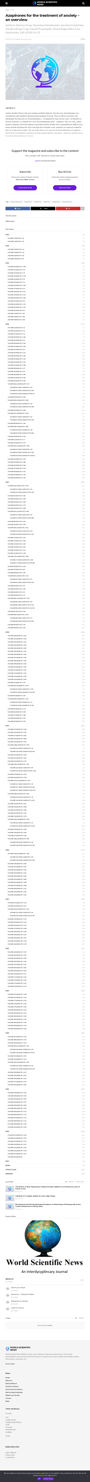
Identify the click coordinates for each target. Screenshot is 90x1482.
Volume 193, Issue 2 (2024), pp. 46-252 (22, 1069)
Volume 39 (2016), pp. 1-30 (16, 371)
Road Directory (10, 1429)
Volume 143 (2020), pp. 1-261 (17, 873)
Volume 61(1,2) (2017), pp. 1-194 (18, 485)
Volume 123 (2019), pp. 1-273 (17, 761)
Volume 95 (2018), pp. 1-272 (17, 709)
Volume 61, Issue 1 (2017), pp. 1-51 (21, 489)
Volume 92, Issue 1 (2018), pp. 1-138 (21, 689)
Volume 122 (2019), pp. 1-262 (17, 758)
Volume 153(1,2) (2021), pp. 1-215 (18, 909)
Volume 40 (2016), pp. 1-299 (17, 374)
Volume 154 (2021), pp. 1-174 (17, 919)
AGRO (7, 1436)
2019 (7, 726)
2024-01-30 (19, 1198)
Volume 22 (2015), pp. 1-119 (17, 304)
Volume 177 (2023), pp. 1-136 (17, 1000)
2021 (7, 899)
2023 (7, 991)
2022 (7, 948)
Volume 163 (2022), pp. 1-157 (17, 952)
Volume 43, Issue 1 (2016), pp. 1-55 (21, 387)
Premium (9, 1174)
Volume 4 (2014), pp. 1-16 (16, 252)
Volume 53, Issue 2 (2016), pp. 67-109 (22, 452)
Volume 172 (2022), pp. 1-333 (17, 980)
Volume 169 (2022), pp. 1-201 (17, 970)
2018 (12, 10)
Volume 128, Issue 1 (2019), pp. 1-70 (21, 797)
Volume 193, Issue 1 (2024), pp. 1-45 (21, 1065)
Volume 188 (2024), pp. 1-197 (17, 1040)
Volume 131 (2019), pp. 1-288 (17, 810)
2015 (7, 263)
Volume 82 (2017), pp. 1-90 (16, 586)
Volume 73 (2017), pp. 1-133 (17, 544)
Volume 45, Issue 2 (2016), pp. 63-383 (22, 407)
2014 (7, 246)
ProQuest (8, 1427)
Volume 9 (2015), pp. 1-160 (16, 319)
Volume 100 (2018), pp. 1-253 (17, 635)
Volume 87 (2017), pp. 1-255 (17, 611)
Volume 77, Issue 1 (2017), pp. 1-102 (21, 560)
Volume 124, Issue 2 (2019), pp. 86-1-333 (23, 771)
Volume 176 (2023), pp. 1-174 (17, 997)
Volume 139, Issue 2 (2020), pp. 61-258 (22, 860)
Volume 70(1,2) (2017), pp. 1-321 (18, 527)
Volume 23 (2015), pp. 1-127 (17, 307)
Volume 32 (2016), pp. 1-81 (16, 349)
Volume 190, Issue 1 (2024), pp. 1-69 (21, 1049)
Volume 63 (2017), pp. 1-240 (17, 499)
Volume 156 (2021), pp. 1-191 (17, 925)
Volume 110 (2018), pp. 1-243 (17, 667)
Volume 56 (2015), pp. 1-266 (17, 465)
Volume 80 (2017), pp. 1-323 (17, 572)
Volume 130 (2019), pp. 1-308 (17, 807)
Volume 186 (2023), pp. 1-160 (17, 1028)
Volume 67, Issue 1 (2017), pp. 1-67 (21, 515)
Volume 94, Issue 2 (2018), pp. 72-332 (22, 705)
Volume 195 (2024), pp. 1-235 (17, 1075)
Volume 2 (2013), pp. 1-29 (16, 241)
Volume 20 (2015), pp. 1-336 (17, 298)
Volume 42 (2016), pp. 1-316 (17, 381)
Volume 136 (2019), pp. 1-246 (17, 832)
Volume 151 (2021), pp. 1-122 (17, 903)
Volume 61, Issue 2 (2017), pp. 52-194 (22, 492)
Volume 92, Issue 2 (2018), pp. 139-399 (22, 692)
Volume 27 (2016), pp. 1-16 (16, 334)
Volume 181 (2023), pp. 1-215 (17, 1013)
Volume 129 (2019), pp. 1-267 (17, 803)
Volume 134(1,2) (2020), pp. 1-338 (18, 819)
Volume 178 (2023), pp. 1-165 (17, 1003)
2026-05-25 (19, 1209)
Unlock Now (64, 188)
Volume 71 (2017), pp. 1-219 (17, 537)
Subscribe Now (25, 188)
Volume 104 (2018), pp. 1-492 (17, 648)
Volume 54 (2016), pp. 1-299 (17, 459)
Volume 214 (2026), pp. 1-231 (17, 1144)
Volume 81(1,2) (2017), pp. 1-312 (18, 576)
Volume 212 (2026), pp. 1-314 (17, 1138)
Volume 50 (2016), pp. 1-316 (17, 436)
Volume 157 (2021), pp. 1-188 (17, 928)
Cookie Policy (10, 1457)
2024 (7, 1033)
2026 (7, 1131)
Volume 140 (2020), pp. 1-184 (17, 863)
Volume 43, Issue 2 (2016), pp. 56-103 (22, 390)
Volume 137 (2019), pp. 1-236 (17, 835)
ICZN (7, 1425)
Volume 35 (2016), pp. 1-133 (17, 359)
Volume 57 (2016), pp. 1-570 (17, 468)
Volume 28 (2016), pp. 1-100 (17, 337)
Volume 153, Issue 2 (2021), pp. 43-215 (22, 915)
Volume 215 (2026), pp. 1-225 (17, 1147)
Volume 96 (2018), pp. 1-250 (17, 712)
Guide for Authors (17, 1308)
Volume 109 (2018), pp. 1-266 (17, 664)
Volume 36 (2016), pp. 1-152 (17, 362)
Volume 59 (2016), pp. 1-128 (17, 474)
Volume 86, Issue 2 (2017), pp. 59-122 (22, 605)
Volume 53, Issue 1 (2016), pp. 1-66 (21, 449)
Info (7, 1161)
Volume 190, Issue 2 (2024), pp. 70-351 (22, 1052)
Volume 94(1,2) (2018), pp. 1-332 (18, 699)
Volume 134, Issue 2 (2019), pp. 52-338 (22, 826)
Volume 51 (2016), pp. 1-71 (16, 439)
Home (7, 10)
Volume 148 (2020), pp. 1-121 (17, 888)
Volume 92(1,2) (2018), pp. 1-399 (18, 685)
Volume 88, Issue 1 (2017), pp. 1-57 (21, 618)
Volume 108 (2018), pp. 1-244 (17, 660)
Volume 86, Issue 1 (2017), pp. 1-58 (21, 601)
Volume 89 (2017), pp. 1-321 (17, 624)
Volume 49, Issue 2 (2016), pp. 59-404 (22, 433)
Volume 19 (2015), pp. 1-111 (17, 295)
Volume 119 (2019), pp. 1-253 (17, 742)
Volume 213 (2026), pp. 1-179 (17, 1141)
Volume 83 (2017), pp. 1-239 (17, 589)
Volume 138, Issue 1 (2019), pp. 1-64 (21, 842)
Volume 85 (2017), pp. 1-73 (16, 595)
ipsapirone (56, 202)
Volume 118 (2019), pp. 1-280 (17, 738)
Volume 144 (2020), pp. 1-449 (17, 876)
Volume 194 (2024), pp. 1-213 (17, 1072)
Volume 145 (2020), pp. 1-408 (17, 879)
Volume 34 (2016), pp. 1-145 (17, 356)
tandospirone (67, 202)
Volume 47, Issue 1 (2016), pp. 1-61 (21, 417)
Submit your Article (18, 1288)
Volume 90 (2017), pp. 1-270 (17, 627)
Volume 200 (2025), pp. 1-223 (17, 1096)
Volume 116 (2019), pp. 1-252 (17, 732)
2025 (7, 1089)
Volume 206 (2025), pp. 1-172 (17, 1114)
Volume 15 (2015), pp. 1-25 (16, 282)
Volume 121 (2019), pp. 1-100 (17, 755)
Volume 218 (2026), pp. (15, 1157)
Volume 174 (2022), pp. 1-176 (17, 986)
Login (37, 161)
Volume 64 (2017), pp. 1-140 (17, 502)
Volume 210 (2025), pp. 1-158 (17, 1127)
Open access (10, 221)
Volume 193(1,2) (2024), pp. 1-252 (18, 1062)
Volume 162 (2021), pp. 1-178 (17, 944)
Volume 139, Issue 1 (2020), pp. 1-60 (21, 857)
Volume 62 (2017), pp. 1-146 (17, 496)
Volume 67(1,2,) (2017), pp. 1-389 (18, 511)
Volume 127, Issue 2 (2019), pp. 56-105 (22, 787)
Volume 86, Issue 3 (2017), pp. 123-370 (22, 608)
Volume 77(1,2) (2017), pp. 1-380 (18, 556)
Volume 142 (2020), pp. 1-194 (17, 870)
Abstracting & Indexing (19, 1301)
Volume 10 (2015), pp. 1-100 (17, 266)
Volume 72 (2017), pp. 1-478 (17, 541)
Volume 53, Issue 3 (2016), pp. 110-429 (22, 455)
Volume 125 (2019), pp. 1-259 (17, 774)
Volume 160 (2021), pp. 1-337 (17, 938)
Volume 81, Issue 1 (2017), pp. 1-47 (21, 579)
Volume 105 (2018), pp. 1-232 (17, 651)
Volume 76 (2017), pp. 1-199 (17, 553)
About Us (9, 1279)
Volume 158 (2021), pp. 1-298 (17, 931)
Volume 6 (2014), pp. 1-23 (16, 259)
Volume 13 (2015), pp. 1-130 (17, 276)
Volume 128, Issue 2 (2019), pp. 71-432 (22, 800)
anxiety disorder (16, 202)
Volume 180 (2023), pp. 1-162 (17, 1010)
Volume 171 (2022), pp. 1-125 (17, 977)
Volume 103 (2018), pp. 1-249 (17, 645)
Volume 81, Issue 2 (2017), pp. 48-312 (22, 582)
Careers (81, 1318)
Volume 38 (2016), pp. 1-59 (16, 368)
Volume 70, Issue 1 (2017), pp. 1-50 (21, 531)
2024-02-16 (9, 39)
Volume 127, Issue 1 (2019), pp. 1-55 (21, 784)
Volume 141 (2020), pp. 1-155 (17, 866)
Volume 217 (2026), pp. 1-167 (17, 1154)
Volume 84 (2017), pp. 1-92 (16, 592)
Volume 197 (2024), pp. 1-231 (17, 1081)
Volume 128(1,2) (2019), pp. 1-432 (18, 794)
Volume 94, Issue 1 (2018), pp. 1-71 (21, 702)
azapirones (28, 202)
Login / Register (10, 1452)
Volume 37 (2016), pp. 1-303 (17, 365)
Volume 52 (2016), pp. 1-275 (17, 443)
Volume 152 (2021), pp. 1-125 (17, 906)
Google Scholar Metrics (13, 1422)
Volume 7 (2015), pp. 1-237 (16, 313)
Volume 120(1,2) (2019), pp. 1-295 (18, 745)
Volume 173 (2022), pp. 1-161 (17, 983)
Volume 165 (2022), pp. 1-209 (17, 958)
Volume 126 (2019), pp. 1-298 (17, 777)
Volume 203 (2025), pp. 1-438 (17, 1105)
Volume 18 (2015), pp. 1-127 (17, 291)
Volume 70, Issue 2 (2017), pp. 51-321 (22, 534)
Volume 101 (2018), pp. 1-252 (17, 639)
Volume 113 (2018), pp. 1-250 (17, 676)
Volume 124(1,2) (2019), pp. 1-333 (18, 764)
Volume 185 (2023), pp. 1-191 (17, 1025)
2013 (7, 234)
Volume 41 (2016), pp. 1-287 (17, 377)
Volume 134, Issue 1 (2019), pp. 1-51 (21, 823)
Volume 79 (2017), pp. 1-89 (16, 569)
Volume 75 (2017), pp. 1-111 (17, 550)
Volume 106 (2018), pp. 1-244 (17, 654)
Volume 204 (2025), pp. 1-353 (17, 1108)
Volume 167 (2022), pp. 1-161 (17, 964)
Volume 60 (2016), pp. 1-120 (17, 478)
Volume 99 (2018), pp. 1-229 (17, 721)
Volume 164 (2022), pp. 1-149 (17, 955)
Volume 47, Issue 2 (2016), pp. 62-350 (22, 420)
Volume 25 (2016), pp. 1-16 (16, 327)
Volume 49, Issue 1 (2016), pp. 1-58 (21, 430)
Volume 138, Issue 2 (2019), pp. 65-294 (22, 845)
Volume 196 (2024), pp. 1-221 (17, 1078)
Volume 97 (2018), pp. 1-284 (17, 715)
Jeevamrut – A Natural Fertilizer (22, 1294)
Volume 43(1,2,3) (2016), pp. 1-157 (18, 384)
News (7, 1165)
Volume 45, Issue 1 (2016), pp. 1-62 (21, 403)
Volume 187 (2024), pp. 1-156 (17, 1036)
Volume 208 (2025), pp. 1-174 (17, 1121)
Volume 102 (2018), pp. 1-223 (17, 642)
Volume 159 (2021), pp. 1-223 (17, 934)
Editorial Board (11, 1383)
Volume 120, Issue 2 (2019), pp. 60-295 (22, 751)
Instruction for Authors (14, 1389)
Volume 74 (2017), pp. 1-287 (17, 547)
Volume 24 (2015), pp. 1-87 (16, 310)
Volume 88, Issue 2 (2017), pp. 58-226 (22, 621)
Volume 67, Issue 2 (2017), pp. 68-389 (22, 518)
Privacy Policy (10, 1455)
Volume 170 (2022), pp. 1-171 (17, 974)
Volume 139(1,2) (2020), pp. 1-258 (18, 853)
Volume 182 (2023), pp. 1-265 (17, 1016)
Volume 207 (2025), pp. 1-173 (17, 1117)
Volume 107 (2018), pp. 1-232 (17, 657)
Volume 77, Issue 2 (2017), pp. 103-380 (22, 563)
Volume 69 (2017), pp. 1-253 (17, 524)
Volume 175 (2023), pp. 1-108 (17, 994)
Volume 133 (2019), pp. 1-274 (17, 816)
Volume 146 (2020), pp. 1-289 (17, 882)
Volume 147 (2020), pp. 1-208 (17, 885)
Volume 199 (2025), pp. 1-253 (17, 1092)
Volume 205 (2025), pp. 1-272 (17, 1111)
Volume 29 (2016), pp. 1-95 (16, 340)
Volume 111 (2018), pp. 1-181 (17, 670)
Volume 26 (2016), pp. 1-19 (16, 331)
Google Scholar (10, 1420)
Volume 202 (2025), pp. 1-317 (17, 1102)
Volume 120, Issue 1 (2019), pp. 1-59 (21, 748)
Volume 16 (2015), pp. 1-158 (17, 285)
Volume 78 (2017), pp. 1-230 (17, 566)
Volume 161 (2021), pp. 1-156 (17, 941)
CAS (7, 1417)
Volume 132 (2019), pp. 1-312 (17, 813)
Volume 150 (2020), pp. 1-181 (17, 895)
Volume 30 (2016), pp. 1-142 (17, 343)
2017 (7, 482)
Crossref (8, 1413)
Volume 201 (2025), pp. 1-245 (17, 1099)
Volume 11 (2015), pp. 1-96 (16, 270)
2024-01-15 (19, 1191)
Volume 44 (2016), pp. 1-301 (17, 397)
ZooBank (8, 1432)
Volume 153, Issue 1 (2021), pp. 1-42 (21, 912)
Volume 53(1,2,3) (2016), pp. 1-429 (18, 446)
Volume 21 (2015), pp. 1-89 (16, 301)
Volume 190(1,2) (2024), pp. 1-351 (18, 1046)
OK (39, 1479)
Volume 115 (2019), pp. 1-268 (17, 729)
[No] (87, 1476)
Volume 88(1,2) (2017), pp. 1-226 (18, 614)
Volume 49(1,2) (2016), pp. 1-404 (18, 426)
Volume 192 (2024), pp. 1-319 (17, 1059)
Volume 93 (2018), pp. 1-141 (17, 695)
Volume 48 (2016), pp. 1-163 (17, 423)
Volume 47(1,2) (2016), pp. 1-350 (18, 413)
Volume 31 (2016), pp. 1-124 (17, 346)
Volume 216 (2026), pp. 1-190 (17, 1150)
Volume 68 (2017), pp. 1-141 (17, 521)
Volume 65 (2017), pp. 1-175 (17, 505)
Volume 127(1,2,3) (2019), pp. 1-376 (19, 780)
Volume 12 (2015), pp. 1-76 (16, 273)
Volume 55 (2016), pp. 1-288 (17, 462)
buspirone (37, 202)
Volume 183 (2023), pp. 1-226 (17, 1019)
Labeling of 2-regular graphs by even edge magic (35, 1196)
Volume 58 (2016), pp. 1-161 (17, 471)
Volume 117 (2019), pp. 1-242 (17, 735)
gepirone (47, 202)
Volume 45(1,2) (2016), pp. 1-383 (18, 400)
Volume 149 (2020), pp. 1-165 (17, 891)
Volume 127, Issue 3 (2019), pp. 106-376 (22, 790)
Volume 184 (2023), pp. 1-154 (17, 1022)
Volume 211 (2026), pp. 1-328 (17, 1135)
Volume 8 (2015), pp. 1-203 (16, 316)
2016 (7, 324)
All (66, 1181)
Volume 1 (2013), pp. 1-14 (16, 238)
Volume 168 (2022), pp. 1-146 (17, 967)
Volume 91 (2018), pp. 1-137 (17, 682)
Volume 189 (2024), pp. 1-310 (17, 1043)
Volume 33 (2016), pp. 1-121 (17, 352)
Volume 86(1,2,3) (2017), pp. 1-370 (18, 598)
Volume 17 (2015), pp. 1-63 (16, 288)
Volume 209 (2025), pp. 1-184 (17, 1124)
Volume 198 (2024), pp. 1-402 (17, 1085)
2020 (7, 850)
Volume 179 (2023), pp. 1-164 (17, 1007)
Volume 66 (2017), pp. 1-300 (17, 508)
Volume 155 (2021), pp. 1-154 (17, 922)
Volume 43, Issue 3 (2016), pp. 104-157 (22, 393)
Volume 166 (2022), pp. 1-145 (17, 961)
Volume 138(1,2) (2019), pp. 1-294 (18, 839)
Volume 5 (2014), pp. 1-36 (16, 255)
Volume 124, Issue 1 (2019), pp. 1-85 (21, 768)
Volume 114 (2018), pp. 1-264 (17, 679)
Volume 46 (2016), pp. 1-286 (17, 410)
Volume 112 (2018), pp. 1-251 (17, 673)
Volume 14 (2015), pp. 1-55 (16, 279)
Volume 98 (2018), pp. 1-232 (17, 718)
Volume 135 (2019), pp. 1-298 (17, 829)
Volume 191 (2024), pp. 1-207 (17, 1056)
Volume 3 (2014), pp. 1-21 (16, 249)
